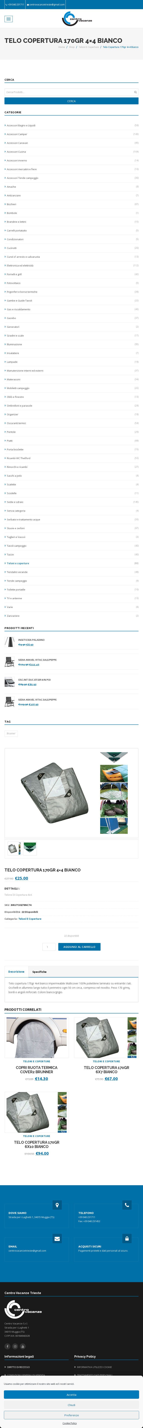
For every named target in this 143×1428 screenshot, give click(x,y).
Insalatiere (73, 353)
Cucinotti (73, 248)
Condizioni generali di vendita (26, 1375)
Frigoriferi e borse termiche (73, 291)
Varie (73, 607)
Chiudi (71, 1405)
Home (61, 47)
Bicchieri (73, 204)
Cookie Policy (70, 1423)
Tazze (73, 554)
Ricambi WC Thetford (73, 458)
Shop (72, 47)
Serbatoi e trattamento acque (73, 519)
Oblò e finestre (73, 397)
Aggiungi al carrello (79, 947)
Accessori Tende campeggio (73, 178)
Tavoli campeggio (73, 545)
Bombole (73, 213)
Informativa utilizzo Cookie (94, 1367)
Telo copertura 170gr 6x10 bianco (36, 1144)
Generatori (73, 326)
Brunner (11, 733)
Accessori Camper (73, 134)
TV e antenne (73, 598)
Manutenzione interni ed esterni (73, 370)
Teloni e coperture (89, 47)
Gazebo (73, 318)
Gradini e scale (73, 335)
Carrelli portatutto (73, 230)
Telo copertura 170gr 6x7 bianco (106, 1069)
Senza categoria (73, 510)
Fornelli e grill (73, 274)
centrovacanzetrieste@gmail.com (47, 4)
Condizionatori (73, 239)
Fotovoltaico (73, 283)
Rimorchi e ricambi (73, 467)
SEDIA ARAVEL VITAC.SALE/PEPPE (37, 659)
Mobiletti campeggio (73, 388)
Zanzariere (73, 615)
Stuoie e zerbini (73, 528)
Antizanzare (73, 195)
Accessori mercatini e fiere (73, 169)
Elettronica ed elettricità (73, 265)
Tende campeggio (73, 580)
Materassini (73, 379)
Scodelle (73, 493)
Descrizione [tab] (16, 971)
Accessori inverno (73, 160)
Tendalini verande (73, 572)
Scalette (73, 484)
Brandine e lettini (73, 221)
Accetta (71, 1395)
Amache (73, 186)
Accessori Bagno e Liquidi (73, 125)
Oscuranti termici (73, 423)
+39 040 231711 (16, 4)
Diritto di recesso (18, 1367)
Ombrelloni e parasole (73, 405)
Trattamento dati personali (94, 1375)
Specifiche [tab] (39, 971)
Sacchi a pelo (73, 475)
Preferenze (71, 1415)
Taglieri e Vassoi (73, 537)
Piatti (73, 440)
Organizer (73, 414)
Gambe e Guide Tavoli (73, 300)
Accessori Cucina (73, 151)
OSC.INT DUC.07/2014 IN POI (34, 679)
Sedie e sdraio (73, 502)
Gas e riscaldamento (73, 309)
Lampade (73, 362)
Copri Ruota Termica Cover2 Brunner (36, 1069)
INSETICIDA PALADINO (31, 640)
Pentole (73, 432)
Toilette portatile (73, 589)
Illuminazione (73, 344)
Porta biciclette (73, 449)
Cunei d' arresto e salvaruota (73, 256)
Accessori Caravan (73, 143)
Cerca (71, 101)
